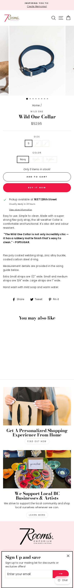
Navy (23, 159)
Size (37, 136)
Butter (50, 159)
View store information (20, 209)
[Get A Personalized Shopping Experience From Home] (37, 406)
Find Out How (37, 441)
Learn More (37, 515)
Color (37, 152)
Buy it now (37, 187)
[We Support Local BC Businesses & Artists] (37, 469)
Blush (36, 159)
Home (36, 105)
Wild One (37, 111)
